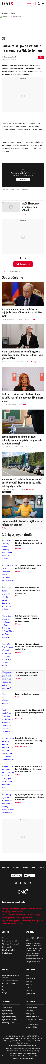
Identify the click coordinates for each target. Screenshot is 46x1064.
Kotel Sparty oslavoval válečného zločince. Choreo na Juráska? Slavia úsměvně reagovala (27, 618)
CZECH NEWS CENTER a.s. (31, 1036)
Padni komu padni (7, 987)
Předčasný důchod (31, 1007)
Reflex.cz (5, 13)
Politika (5, 969)
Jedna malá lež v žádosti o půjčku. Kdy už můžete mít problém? (22, 523)
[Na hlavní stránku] (7, 3)
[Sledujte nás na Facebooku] (20, 883)
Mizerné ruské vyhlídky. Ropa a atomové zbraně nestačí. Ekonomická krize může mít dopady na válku (22, 482)
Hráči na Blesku (30, 908)
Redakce (16, 867)
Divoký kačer (6, 993)
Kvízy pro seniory (7, 947)
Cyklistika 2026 (30, 994)
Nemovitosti (12, 914)
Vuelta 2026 (18, 923)
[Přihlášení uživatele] (39, 3)
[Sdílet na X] (25, 258)
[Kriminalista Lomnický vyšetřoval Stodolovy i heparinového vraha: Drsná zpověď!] (8, 549)
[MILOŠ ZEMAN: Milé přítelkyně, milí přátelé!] (11, 208)
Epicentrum (5, 938)
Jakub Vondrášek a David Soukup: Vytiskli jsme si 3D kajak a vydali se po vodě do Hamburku (29, 712)
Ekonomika (30, 1001)
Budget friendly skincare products (27, 694)
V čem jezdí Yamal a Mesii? (10, 944)
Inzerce (25, 867)
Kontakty (5, 867)
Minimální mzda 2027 (32, 1017)
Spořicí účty (29, 1010)
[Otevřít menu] (43, 3)
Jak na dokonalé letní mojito (34, 958)
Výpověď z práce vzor (8, 990)
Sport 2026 (30, 969)
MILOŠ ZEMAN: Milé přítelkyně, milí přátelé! (30, 207)
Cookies (35, 1051)
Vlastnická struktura (29, 1053)
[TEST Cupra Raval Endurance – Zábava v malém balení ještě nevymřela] (8, 573)
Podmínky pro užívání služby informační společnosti (22, 1048)
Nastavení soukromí (16, 1053)
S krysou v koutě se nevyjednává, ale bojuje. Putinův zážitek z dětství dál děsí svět (22, 312)
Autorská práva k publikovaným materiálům (22, 1045)
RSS (33, 867)
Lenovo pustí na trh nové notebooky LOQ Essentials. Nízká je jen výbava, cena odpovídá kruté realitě (29, 769)
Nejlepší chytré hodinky (9, 1017)
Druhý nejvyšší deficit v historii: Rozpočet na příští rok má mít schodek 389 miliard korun (23, 397)
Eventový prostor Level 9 (17, 920)
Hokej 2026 (29, 981)
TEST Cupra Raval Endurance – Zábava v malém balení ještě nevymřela (28, 566)
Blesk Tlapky (19, 908)
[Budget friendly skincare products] (8, 699)
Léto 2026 (30, 931)
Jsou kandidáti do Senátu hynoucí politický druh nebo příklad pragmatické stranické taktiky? (22, 440)
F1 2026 (28, 988)
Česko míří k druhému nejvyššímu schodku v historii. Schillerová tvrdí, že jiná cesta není (28, 590)
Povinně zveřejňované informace (23, 1058)
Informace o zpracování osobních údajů (19, 1051)
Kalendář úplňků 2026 (8, 950)
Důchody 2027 (30, 1013)
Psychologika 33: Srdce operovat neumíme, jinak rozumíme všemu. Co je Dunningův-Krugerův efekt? (29, 740)
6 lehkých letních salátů (33, 962)
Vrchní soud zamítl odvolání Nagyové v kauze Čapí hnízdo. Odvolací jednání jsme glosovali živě (22, 355)
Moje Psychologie (8, 908)
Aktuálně (5, 931)
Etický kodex (39, 1056)
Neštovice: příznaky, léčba (10, 941)
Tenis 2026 (29, 984)
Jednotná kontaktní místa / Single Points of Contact (18, 1056)
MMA (27, 975)
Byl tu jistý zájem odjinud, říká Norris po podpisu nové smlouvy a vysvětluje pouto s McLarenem (29, 797)
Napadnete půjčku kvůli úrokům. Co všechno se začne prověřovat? (28, 674)
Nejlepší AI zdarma (7, 1013)
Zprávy (13, 13)
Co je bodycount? (7, 953)
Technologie (7, 1001)
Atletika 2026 (30, 991)
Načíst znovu (23, 179)
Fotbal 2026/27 (30, 978)
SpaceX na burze (7, 1007)
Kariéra (41, 867)
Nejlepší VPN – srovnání (9, 1020)
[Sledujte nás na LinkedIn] (30, 883)
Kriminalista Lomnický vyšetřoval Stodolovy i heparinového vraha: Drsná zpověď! (28, 543)
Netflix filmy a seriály (8, 1023)
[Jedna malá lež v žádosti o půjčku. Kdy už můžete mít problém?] (22, 506)
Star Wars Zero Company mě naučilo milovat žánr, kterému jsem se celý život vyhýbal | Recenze (29, 646)
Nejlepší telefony (7, 1010)
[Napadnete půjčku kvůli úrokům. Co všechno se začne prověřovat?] (8, 680)
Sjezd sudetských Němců (10, 981)
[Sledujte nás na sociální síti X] (16, 883)
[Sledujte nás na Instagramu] (25, 883)
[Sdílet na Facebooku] (20, 258)
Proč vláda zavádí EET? (9, 984)
